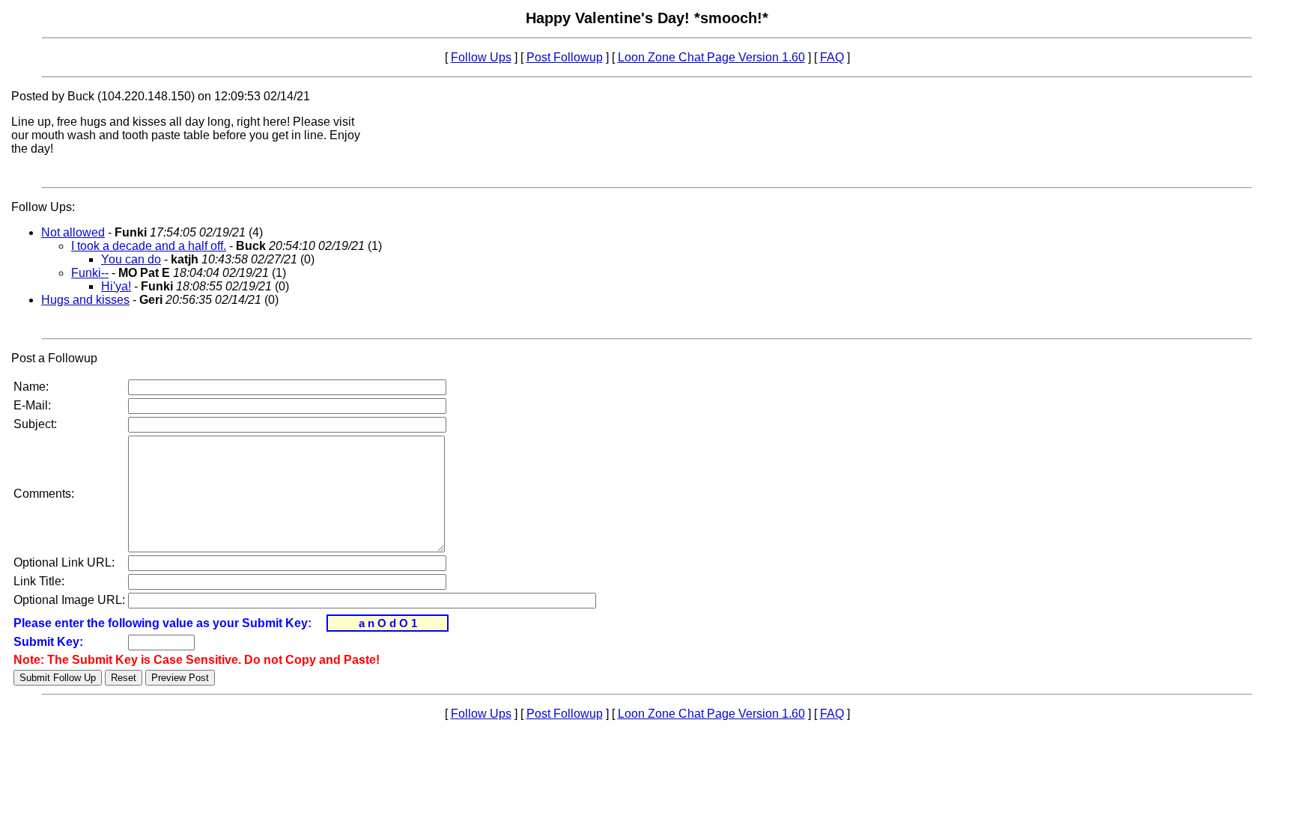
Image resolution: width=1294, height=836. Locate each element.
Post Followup (564, 57)
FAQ (832, 57)
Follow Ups (481, 57)
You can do (131, 259)
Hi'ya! (116, 286)
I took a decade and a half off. (148, 245)
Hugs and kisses (85, 299)
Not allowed (73, 232)
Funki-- (90, 272)
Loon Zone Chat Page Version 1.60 (711, 57)
